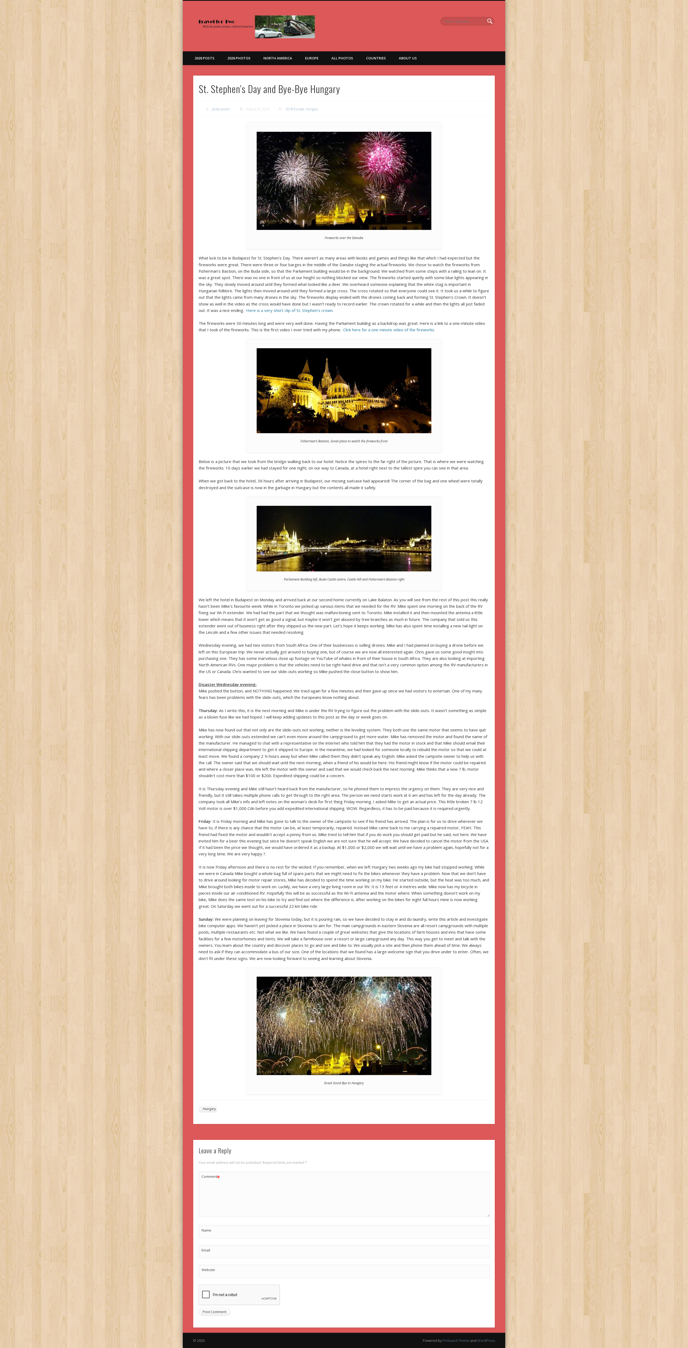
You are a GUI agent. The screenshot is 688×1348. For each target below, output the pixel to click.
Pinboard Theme (456, 1340)
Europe (311, 58)
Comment (211, 1177)
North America (277, 58)
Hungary (312, 109)
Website (208, 1269)
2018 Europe (294, 109)
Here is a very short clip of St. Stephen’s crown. (290, 310)
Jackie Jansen (221, 109)
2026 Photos (238, 58)
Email (206, 1250)
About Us (408, 58)
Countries (376, 58)
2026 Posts (204, 58)
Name (206, 1230)
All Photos (342, 58)
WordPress (486, 1340)
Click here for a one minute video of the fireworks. (389, 329)
